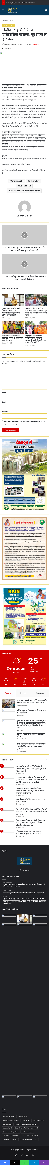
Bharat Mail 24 (10, 44)
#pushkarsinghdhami (29, 1124)
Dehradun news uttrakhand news (25, 191)
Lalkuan (14, 1139)
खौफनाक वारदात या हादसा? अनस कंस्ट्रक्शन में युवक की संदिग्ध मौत (28, 832)
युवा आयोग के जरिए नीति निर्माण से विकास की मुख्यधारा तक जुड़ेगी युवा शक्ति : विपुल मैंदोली (11, 311)
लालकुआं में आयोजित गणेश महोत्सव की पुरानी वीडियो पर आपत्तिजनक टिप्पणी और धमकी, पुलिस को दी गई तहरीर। (31, 779)
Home (6, 20)
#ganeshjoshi (7, 1124)
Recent (23, 693)
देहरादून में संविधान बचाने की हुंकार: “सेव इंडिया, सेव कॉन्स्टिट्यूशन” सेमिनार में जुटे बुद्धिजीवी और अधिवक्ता (31, 822)
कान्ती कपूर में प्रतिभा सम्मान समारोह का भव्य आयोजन (20, 3)
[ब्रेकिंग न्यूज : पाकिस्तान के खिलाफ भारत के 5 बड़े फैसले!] (8, 713)
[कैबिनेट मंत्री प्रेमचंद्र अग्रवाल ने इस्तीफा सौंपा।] (8, 737)
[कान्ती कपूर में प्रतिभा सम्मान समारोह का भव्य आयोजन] (8, 802)
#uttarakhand (25, 186)
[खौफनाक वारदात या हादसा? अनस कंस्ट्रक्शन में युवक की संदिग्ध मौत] (8, 834)
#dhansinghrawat (38, 1120)
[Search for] (46, 10)
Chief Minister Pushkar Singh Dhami (26, 1128)
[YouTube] (25, 870)
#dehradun (34, 181)
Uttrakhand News (26, 1139)
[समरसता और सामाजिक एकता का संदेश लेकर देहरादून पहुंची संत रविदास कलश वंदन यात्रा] (36, 300)
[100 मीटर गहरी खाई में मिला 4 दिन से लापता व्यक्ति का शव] (9, 918)
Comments (39, 693)
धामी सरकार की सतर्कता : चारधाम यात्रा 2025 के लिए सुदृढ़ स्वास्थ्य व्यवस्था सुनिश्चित (31, 746)
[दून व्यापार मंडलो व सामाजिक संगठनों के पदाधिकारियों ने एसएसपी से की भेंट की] (8, 703)
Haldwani (6, 1139)
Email (4, 402)
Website (5, 412)
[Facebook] (20, 870)
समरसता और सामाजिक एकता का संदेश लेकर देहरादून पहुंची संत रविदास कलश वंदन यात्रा (36, 311)
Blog (11, 20)
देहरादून (12, 25)
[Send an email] (15, 44)
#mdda (17, 1124)
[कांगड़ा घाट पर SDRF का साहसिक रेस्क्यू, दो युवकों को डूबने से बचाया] (13, 327)
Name (4, 392)
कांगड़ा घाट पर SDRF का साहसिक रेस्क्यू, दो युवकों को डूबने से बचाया (12, 338)
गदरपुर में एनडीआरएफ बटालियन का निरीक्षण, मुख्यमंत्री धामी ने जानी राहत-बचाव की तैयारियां (36, 339)
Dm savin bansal (32, 1136)
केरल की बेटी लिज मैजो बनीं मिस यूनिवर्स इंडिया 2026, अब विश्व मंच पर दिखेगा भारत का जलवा (31, 811)
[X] (23, 870)
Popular (8, 693)
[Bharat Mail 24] (12, 10)
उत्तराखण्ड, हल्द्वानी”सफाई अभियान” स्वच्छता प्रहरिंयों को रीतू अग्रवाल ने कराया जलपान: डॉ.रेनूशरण (31, 790)
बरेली (36, 1139)
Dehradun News (27, 1132)
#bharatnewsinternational (11, 1120)
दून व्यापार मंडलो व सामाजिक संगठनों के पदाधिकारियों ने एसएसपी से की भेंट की (32, 701)
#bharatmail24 (17, 181)
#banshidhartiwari (8, 1116)
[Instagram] (28, 870)
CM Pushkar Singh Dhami (11, 1132)
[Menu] (3, 10)
